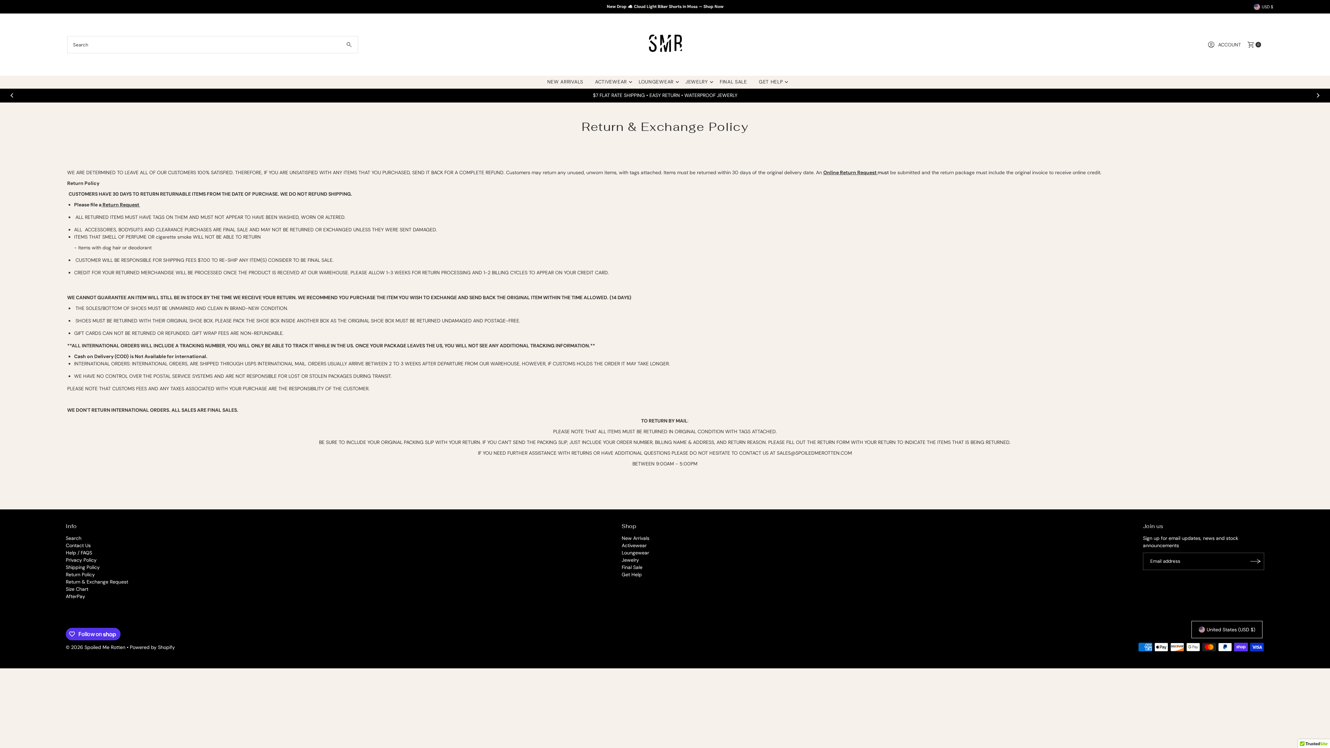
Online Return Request (850, 172)
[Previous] (12, 95)
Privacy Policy (81, 560)
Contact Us (78, 545)
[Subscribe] (1255, 561)
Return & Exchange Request (97, 582)
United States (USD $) (1231, 629)
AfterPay (75, 596)
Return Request (121, 205)
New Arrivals (565, 82)
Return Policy (80, 574)
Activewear (611, 82)
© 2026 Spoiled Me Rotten (96, 647)
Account (1229, 45)
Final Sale (733, 82)
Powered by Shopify (152, 647)
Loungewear (656, 82)
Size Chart (77, 589)
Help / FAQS (79, 553)
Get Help (771, 82)
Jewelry (696, 82)
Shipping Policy (83, 567)
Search (73, 538)
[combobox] (212, 44)
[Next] (1317, 95)
